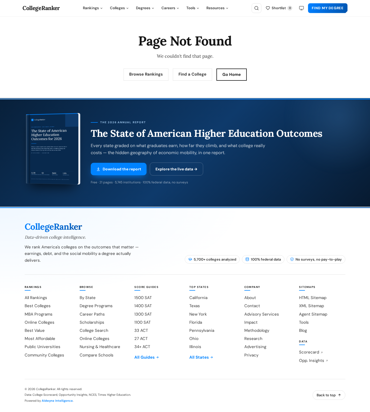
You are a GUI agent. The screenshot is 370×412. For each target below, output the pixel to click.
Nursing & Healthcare (100, 346)
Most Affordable (40, 338)
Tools (190, 8)
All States (199, 357)
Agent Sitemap (313, 314)
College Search (94, 330)
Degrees (143, 8)
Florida (195, 322)
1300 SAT (143, 314)
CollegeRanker (41, 8)
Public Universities (42, 346)
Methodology (256, 330)
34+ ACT (142, 346)
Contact (252, 306)
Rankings (91, 8)
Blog (303, 330)
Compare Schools (96, 355)
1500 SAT (143, 297)
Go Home (231, 74)
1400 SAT (143, 306)
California (198, 297)
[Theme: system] (301, 8)
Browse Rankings (146, 74)
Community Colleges (44, 355)
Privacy (251, 355)
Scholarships (92, 322)
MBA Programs (39, 314)
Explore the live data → (176, 169)
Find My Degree (328, 8)
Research (253, 338)
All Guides (144, 357)
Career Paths (92, 314)
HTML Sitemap (312, 297)
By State (88, 297)
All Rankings (36, 297)
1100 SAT (142, 322)
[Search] (256, 8)
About (250, 297)
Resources (215, 8)
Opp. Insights (311, 360)
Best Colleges (38, 306)
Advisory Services (261, 314)
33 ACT (141, 330)
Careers (168, 8)
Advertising (255, 346)
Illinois (195, 346)
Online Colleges (39, 322)
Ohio (194, 338)
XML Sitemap (311, 306)
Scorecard (309, 352)
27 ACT (141, 338)
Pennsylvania (201, 330)
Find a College (192, 74)
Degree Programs (96, 306)
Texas (194, 306)
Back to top (326, 395)
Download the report (122, 169)
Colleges (117, 8)
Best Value (35, 330)
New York (198, 314)
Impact (251, 322)
